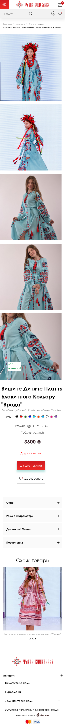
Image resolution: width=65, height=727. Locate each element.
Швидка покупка (31, 465)
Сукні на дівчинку (37, 24)
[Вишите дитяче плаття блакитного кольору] (43, 417)
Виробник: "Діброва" (14, 410)
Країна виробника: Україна (44, 410)
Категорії (20, 24)
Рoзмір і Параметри (20, 516)
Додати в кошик (30, 453)
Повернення (14, 542)
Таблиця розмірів (32, 432)
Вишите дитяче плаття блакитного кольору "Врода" (32, 27)
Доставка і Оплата (19, 529)
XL (46, 425)
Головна (7, 24)
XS (29, 426)
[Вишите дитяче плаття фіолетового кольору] (56, 417)
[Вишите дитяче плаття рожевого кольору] (51, 417)
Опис (10, 502)
